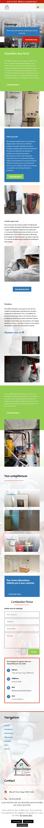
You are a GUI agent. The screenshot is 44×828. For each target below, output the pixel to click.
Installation (8, 729)
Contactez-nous (31, 39)
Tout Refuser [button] (28, 821)
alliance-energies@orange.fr (21, 690)
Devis (6, 745)
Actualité (7, 741)
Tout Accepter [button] (16, 821)
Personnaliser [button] (22, 825)
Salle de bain (8, 733)
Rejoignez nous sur (13, 332)
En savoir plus (26, 815)
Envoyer (33, 652)
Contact (7, 749)
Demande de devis (22, 289)
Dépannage (8, 737)
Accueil (6, 725)
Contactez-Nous (13, 84)
